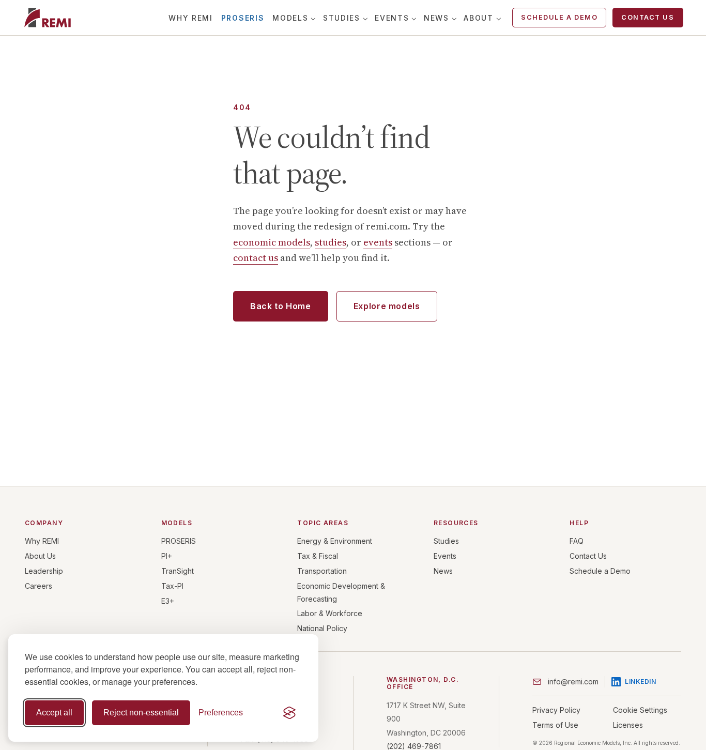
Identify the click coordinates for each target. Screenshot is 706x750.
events (377, 242)
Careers (38, 585)
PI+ (166, 556)
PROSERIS (242, 17)
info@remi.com (573, 681)
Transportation (322, 571)
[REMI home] (47, 17)
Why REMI (190, 17)
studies (330, 242)
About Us (40, 556)
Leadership (44, 571)
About (478, 17)
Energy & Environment (334, 541)
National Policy (322, 628)
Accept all (54, 712)
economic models (271, 242)
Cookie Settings (640, 710)
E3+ (167, 600)
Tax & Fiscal (317, 556)
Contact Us (647, 17)
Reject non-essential (141, 712)
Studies (341, 17)
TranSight (177, 571)
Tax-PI (172, 585)
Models (290, 17)
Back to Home (280, 306)
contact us (255, 257)
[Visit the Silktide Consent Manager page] (289, 712)
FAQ (577, 541)
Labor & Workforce (329, 613)
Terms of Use (555, 725)
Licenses (628, 725)
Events (392, 17)
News (436, 17)
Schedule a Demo (559, 17)
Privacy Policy (556, 710)
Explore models (387, 306)
